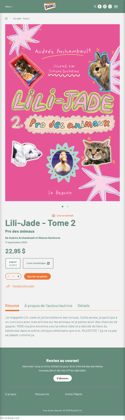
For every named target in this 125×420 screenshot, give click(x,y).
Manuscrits (42, 394)
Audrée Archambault (22, 237)
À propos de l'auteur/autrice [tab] (48, 305)
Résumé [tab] (12, 305)
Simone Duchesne (49, 237)
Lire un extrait (65, 215)
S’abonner (63, 378)
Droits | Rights (73, 394)
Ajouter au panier (37, 276)
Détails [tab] (84, 305)
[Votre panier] (115, 6)
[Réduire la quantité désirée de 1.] (8, 276)
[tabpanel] (62, 326)
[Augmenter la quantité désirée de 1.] (18, 276)
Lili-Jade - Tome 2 (21, 18)
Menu (8, 6)
